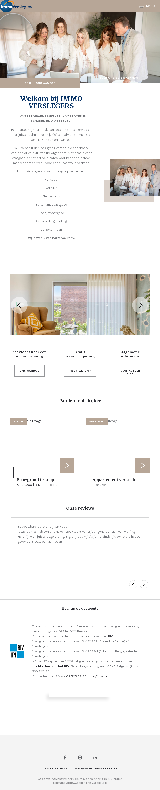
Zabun (106, 779)
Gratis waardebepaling (80, 354)
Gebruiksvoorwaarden (69, 782)
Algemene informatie (130, 354)
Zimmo (117, 779)
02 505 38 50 (76, 676)
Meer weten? (80, 370)
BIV (110, 636)
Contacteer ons (130, 372)
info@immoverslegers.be (96, 768)
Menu (150, 6)
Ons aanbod (29, 370)
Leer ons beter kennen (119, 78)
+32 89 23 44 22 (55, 768)
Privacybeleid (97, 782)
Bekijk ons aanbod (39, 83)
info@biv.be (98, 676)
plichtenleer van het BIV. (51, 666)
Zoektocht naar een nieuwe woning (29, 354)
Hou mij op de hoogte (80, 608)
